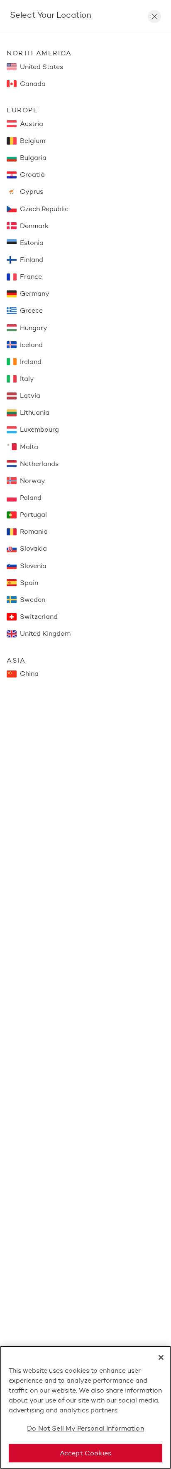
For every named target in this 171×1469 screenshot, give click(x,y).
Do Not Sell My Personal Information (85, 1428)
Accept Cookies (85, 1453)
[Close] (161, 1357)
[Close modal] (154, 16)
